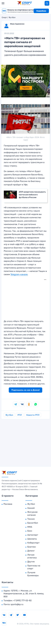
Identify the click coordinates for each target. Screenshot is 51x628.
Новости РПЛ (32, 415)
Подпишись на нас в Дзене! (25, 390)
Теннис (31, 519)
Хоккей (31, 508)
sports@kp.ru (17, 604)
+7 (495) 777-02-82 (22, 600)
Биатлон (31, 547)
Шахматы (32, 539)
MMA (29, 527)
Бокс (29, 531)
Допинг (31, 550)
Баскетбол (32, 523)
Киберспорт (33, 542)
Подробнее (41, 11)
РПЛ (20, 415)
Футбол (12, 17)
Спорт (4, 17)
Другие (31, 561)
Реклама (8, 504)
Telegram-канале (19, 274)
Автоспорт (32, 535)
